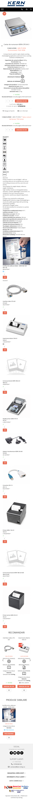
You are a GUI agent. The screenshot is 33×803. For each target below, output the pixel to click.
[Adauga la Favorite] (9, 690)
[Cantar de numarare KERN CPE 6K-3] (16, 27)
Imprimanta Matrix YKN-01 (10, 338)
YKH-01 (5, 532)
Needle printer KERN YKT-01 (10, 419)
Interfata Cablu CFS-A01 (9, 301)
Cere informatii (23, 111)
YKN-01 (5, 340)
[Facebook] (11, 752)
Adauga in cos (21, 101)
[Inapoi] (1, 46)
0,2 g (19, 62)
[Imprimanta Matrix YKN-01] (24, 648)
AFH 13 (5, 487)
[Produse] (2, 9)
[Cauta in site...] (31, 9)
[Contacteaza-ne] (22, 9)
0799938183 (17, 764)
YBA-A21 (5, 382)
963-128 (5, 267)
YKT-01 (4, 420)
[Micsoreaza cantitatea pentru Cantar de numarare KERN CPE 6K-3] (6, 101)
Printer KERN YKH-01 (8, 530)
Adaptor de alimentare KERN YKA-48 (12, 451)
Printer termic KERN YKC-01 (10, 615)
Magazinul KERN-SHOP (15, 773)
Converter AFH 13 (7, 485)
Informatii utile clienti (16, 777)
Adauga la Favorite (9, 111)
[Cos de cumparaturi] (27, 9)
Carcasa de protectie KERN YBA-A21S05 (13, 572)
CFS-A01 (5, 303)
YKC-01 (5, 617)
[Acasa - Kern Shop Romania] (16, 3)
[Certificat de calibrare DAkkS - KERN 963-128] (9, 715)
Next (30, 29)
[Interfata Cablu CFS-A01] (9, 648)
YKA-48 (5, 453)
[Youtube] (14, 752)
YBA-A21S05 (6, 574)
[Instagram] (21, 752)
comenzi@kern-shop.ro (17, 767)
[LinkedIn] (18, 752)
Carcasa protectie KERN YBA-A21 (11, 381)
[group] (16, 27)
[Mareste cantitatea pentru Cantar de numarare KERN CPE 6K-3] (12, 101)
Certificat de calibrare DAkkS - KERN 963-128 (14, 266)
